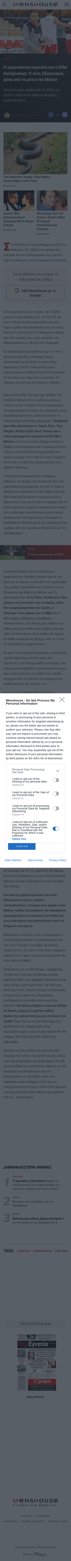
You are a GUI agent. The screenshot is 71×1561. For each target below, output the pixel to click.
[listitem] (35, 770)
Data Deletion (13, 860)
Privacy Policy (57, 860)
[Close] (63, 701)
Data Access (35, 860)
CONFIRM (22, 846)
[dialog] (35, 780)
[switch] (56, 780)
